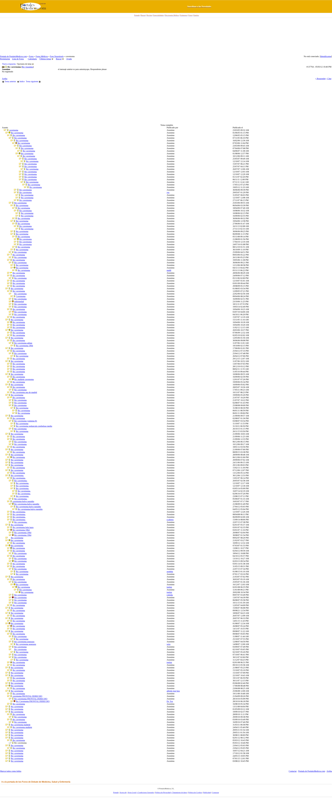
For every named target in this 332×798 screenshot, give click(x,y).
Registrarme (5, 59)
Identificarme (325, 56)
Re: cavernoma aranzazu (24, 642)
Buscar (59, 59)
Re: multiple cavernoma (24, 379)
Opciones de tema (24, 64)
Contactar (293, 771)
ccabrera (170, 519)
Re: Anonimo (27, 67)
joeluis (169, 587)
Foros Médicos (42, 56)
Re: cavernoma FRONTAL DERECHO (30, 699)
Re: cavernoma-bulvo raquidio (26, 504)
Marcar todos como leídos (10, 771)
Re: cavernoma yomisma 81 (25, 421)
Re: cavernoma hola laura (23, 527)
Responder (321, 79)
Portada (116, 792)
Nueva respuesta (9, 64)
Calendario (32, 59)
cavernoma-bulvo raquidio (23, 501)
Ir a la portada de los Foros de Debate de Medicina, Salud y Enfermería (36, 782)
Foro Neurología (57, 56)
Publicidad (207, 792)
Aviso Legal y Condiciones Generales (141, 792)
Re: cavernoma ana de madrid (25, 392)
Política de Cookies (195, 792)
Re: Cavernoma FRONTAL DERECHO (33, 701)
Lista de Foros (18, 59)
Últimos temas (45, 59)
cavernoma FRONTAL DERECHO (27, 696)
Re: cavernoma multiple (20, 725)
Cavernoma (20, 296)
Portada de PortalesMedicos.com (13, 56)
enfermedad (19, 301)
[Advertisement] (166, 36)
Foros (31, 56)
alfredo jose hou (173, 691)
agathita (170, 571)
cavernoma (13, 130)
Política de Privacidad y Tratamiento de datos (171, 792)
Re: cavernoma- (17, 475)
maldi (169, 270)
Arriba (4, 79)
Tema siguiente (32, 81)
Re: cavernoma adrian (23, 343)
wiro (168, 644)
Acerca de (123, 792)
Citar (329, 79)
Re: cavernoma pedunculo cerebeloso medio (34, 426)
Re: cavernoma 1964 (24, 346)
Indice (22, 81)
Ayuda (69, 59)
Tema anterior (10, 81)
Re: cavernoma (17, 133)
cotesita (170, 595)
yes (168, 192)
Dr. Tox (170, 701)
